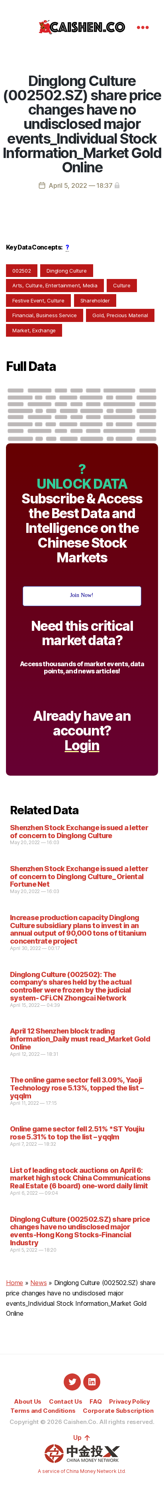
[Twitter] (72, 1382)
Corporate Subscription (118, 1410)
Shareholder (95, 300)
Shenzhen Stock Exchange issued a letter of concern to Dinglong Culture (79, 831)
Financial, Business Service (44, 315)
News (38, 1283)
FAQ (96, 1401)
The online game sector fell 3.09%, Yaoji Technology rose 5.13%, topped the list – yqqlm (76, 1088)
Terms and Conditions (42, 1410)
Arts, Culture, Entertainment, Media (55, 285)
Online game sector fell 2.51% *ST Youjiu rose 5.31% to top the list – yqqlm (77, 1133)
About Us (27, 1401)
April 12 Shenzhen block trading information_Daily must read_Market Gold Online (80, 1039)
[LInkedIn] (91, 1382)
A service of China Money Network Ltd (81, 1471)
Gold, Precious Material (120, 315)
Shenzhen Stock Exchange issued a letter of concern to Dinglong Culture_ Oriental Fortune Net (79, 876)
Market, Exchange (34, 330)
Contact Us (65, 1401)
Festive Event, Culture (38, 300)
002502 (21, 270)
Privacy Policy (129, 1401)
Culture (121, 285)
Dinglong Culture (66, 270)
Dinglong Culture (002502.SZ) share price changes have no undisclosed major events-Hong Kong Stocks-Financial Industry (80, 1231)
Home (14, 1283)
